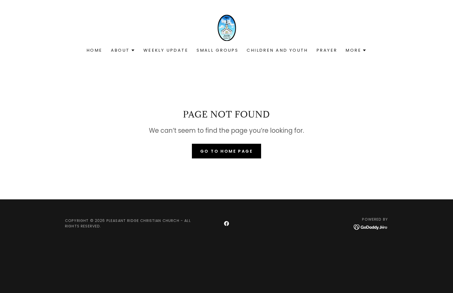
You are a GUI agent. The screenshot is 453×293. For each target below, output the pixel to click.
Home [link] (95, 50)
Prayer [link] (326, 50)
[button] (123, 50)
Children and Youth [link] (277, 50)
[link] (226, 27)
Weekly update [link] (165, 50)
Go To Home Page (226, 151)
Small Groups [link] (217, 50)
